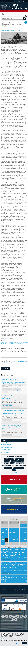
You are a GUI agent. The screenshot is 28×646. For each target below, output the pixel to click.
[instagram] (14, 616)
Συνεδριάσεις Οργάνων (6, 447)
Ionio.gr (19, 591)
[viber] (21, 616)
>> (25, 519)
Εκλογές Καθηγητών (20, 463)
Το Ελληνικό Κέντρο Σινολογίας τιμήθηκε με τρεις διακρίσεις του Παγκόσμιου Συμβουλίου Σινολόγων (13, 577)
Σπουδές (22, 587)
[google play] (12, 619)
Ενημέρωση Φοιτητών (6, 444)
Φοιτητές (22, 589)
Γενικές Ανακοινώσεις (5, 30)
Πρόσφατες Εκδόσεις (5, 449)
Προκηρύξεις (7, 461)
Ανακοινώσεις (8, 468)
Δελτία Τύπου (4, 392)
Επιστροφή (5, 368)
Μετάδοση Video (5, 452)
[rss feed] (25, 616)
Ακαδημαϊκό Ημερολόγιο (6, 445)
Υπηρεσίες (6, 589)
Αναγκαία (13, 643)
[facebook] (3, 616)
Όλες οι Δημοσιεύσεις (6, 442)
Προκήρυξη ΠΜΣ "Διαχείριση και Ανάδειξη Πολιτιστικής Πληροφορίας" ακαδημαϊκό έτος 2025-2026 (13, 427)
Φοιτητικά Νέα (18, 468)
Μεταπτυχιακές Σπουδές (15, 30)
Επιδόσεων (19, 643)
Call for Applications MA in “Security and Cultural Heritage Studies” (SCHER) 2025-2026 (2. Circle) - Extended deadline (12, 397)
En (26, 1)
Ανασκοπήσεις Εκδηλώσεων (11, 456)
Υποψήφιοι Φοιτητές (11, 591)
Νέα (3, 440)
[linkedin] (17, 616)
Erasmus (12, 463)
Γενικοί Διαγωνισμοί (7, 465)
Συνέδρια (21, 461)
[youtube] (10, 616)
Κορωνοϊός (6, 463)
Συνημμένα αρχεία (7, 389)
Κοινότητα (16, 587)
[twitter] (6, 616)
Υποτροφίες (14, 461)
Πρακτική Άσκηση (9, 458)
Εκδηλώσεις (19, 459)
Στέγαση (20, 456)
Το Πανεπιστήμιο (7, 587)
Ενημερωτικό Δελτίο (5, 451)
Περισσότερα (3, 638)
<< (3, 519)
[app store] (16, 619)
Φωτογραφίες (17, 389)
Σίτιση (14, 470)
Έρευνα (12, 589)
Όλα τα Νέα (14, 472)
